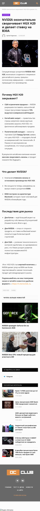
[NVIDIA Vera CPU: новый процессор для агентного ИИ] (20, 342)
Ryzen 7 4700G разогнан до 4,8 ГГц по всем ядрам (26, 392)
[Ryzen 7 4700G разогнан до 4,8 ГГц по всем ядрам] (7, 393)
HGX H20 (6, 290)
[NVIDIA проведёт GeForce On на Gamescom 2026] (20, 313)
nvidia (13, 290)
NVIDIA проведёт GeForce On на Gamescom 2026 (15, 327)
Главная (8, 487)
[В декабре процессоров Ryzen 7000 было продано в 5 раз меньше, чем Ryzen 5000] (7, 453)
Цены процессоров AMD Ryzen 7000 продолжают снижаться (26, 403)
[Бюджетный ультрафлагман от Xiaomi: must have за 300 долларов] (7, 428)
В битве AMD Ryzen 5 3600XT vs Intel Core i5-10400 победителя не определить (25, 440)
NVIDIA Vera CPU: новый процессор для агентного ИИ (18, 356)
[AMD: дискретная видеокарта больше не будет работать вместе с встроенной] (7, 416)
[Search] (37, 3)
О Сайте (20, 490)
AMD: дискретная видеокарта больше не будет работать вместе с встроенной (26, 415)
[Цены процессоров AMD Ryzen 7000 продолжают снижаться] (7, 405)
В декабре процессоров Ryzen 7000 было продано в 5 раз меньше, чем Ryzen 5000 (26, 452)
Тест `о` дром (18, 487)
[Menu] (3, 3)
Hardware (6, 15)
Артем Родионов (11, 36)
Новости (29, 487)
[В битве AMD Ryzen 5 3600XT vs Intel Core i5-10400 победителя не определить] (7, 441)
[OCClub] (20, 3)
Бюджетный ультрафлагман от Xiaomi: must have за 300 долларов (26, 427)
